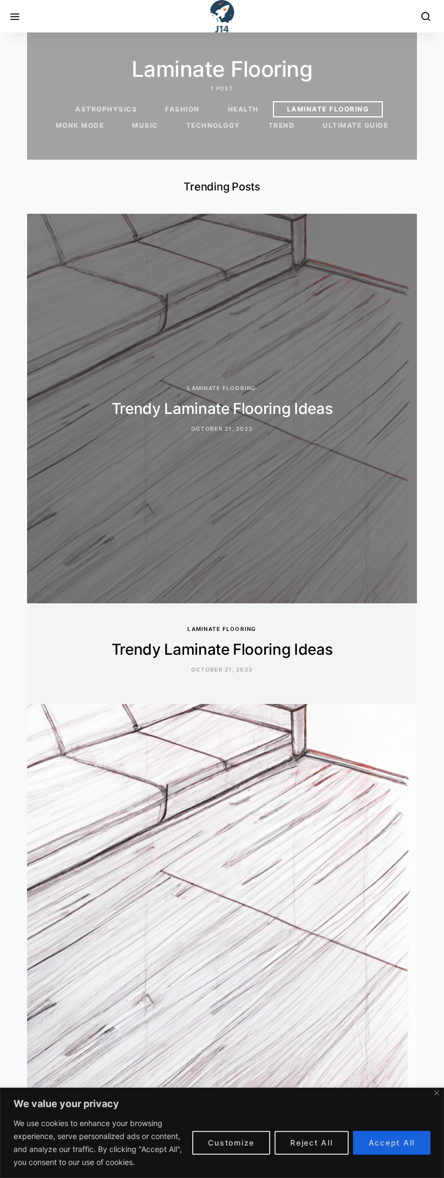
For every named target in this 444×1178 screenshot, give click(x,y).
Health (243, 109)
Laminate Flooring (328, 109)
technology (213, 125)
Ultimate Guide (355, 125)
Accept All (392, 1142)
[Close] (436, 1092)
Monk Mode (80, 125)
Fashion (182, 109)
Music (145, 125)
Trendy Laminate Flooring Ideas (222, 408)
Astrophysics (106, 109)
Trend (282, 125)
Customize (231, 1142)
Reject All (311, 1142)
